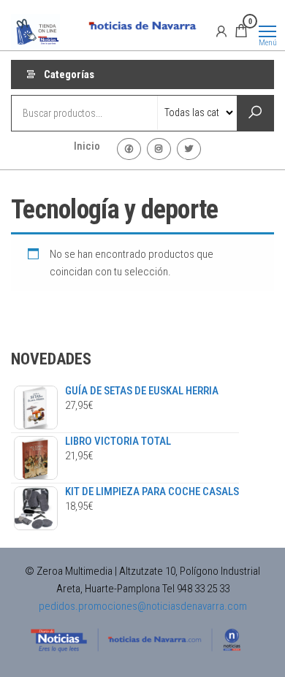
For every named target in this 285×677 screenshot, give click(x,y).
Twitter (189, 149)
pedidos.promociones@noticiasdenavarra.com (143, 606)
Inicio (87, 146)
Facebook (129, 149)
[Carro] (241, 32)
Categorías (69, 74)
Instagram (159, 149)
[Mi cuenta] (221, 31)
